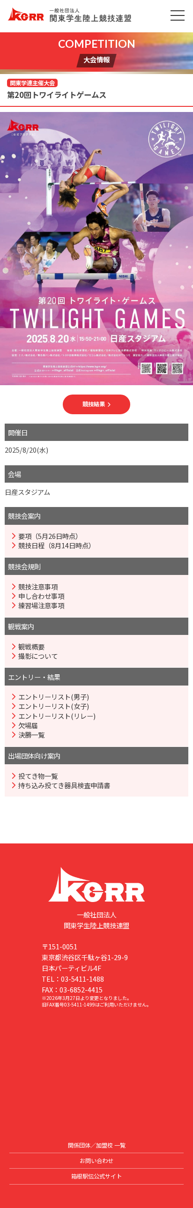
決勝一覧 (31, 734)
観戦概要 (31, 646)
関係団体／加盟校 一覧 (97, 1145)
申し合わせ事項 (41, 596)
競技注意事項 (38, 586)
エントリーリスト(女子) (53, 706)
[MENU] (177, 15)
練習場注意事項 (41, 605)
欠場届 (28, 725)
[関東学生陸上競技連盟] (96, 16)
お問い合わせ (96, 1160)
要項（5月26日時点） (50, 536)
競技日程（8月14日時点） (56, 545)
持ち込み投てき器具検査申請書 (64, 785)
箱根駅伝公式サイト (96, 1176)
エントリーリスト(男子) (53, 696)
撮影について (38, 656)
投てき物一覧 (38, 776)
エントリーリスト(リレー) (57, 716)
